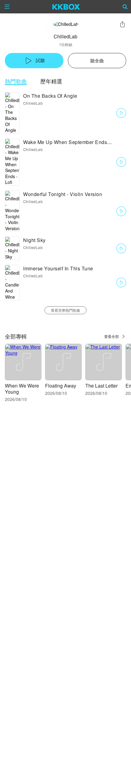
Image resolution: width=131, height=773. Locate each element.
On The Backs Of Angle (50, 95)
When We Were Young (22, 388)
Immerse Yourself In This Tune (58, 268)
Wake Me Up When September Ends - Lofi (71, 142)
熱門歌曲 (16, 81)
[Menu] (7, 6)
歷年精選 (51, 81)
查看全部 (111, 336)
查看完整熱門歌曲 (65, 310)
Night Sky (34, 240)
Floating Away (60, 385)
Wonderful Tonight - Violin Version (62, 194)
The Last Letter (101, 385)
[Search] (125, 6)
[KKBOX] (66, 6)
